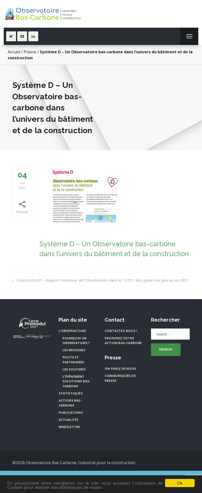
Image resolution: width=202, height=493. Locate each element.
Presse (30, 52)
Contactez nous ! (121, 331)
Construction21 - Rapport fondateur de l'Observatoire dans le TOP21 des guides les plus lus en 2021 (103, 280)
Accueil (14, 52)
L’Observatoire (72, 331)
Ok (180, 483)
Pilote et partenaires (73, 359)
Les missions (74, 350)
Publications (71, 412)
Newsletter (69, 427)
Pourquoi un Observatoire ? (76, 340)
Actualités (69, 419)
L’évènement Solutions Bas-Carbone (77, 381)
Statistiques (71, 393)
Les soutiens (74, 369)
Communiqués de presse (120, 378)
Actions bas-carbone (70, 403)
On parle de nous (120, 368)
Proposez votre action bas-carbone (123, 340)
